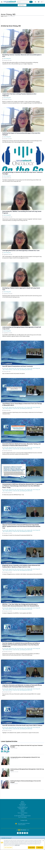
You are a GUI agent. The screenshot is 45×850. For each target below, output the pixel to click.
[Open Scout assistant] (38, 2)
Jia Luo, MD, (6, 368)
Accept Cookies (32, 847)
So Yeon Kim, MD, (15, 369)
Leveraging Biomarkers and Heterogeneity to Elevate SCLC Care (25, 757)
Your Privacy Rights (22, 817)
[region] (22, 844)
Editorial (22, 810)
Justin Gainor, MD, (20, 368)
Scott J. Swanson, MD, (28, 368)
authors (5, 16)
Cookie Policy (17, 845)
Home (2, 16)
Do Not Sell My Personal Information (22, 815)
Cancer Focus (21, 5)
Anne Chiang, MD (7, 58)
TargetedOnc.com (22, 808)
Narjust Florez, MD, (12, 368)
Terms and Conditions (22, 813)
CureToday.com (22, 804)
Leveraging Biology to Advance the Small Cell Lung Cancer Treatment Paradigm (26, 746)
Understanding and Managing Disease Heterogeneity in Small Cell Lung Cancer (27, 769)
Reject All (39, 847)
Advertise (22, 803)
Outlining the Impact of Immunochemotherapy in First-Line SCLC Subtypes (25, 781)
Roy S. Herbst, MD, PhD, (7, 369)
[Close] (43, 840)
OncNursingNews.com (23, 807)
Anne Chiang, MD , (36, 368)
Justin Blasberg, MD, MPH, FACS (26, 369)
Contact (22, 811)
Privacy (22, 814)
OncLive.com (22, 806)
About (22, 801)
